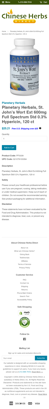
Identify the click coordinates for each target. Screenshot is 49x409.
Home (4, 31)
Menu (7, 2)
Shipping (24, 286)
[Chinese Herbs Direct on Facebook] (24, 339)
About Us (24, 247)
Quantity (5, 134)
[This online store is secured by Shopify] (24, 315)
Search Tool (24, 296)
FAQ (24, 279)
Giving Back (24, 254)
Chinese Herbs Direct (34, 376)
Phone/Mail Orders (24, 293)
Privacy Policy (24, 267)
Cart (45, 2)
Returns (24, 289)
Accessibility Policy (24, 299)
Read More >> (37, 371)
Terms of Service (24, 264)
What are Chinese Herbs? (24, 251)
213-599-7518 (26, 2)
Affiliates (24, 261)
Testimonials (24, 257)
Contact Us (24, 283)
